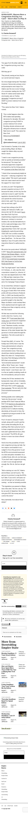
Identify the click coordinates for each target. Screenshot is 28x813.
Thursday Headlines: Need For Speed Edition (8, 701)
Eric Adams (6, 541)
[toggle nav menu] (26, 2)
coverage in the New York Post (14, 169)
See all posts (5, 728)
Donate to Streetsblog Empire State (4, 789)
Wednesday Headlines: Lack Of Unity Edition (8, 715)
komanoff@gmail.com (15, 528)
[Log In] (21, 2)
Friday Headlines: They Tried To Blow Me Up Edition (8, 686)
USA (6, 7)
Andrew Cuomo (5, 12)
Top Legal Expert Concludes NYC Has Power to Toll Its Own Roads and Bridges (13, 261)
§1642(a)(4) (5, 231)
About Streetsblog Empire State (4, 773)
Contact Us (4, 778)
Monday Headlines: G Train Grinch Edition (8, 654)
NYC (2, 7)
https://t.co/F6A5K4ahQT (11, 136)
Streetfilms (12, 7)
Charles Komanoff (10, 33)
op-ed (5, 290)
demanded (4, 98)
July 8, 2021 (22, 142)
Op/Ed (13, 541)
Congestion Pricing (6, 539)
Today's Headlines (5, 651)
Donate (20, 7)
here (23, 212)
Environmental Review (20, 539)
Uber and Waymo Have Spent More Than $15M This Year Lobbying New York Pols (8, 669)
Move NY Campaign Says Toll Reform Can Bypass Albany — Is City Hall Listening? (13, 254)
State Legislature (5, 664)
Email (3, 563)
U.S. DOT (12, 543)
